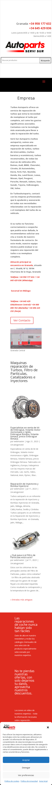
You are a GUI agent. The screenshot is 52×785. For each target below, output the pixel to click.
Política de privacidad (29, 781)
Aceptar (26, 760)
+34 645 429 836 (40, 28)
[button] (47, 727)
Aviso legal (43, 781)
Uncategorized (16, 444)
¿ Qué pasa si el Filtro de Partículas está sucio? (22, 556)
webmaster (19, 441)
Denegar (26, 767)
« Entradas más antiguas (21, 599)
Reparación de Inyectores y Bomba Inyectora (24, 485)
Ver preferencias (26, 775)
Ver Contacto (21, 320)
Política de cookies (12, 781)
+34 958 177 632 (40, 23)
